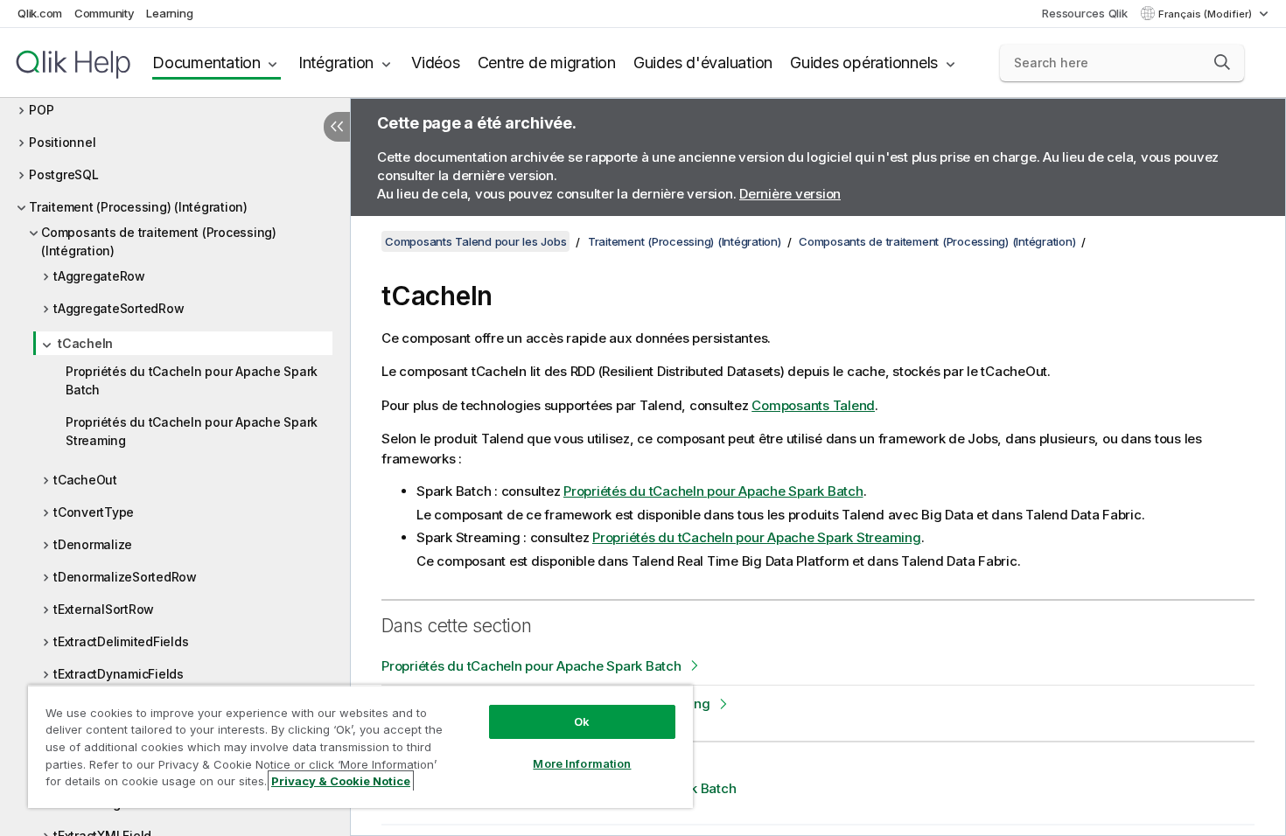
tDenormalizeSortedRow (125, 576)
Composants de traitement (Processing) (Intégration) (158, 241)
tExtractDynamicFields (118, 673)
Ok (582, 721)
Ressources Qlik (1084, 13)
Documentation (206, 62)
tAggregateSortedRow (118, 308)
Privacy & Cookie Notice (340, 781)
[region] (360, 746)
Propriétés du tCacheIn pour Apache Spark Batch (192, 380)
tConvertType (93, 512)
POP (41, 109)
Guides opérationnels (864, 62)
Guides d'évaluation (702, 62)
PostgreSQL (64, 174)
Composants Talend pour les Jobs (475, 241)
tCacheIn (85, 343)
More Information (582, 763)
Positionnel (62, 142)
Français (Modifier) (1206, 14)
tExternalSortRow (103, 609)
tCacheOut (85, 479)
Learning (169, 13)
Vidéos (435, 62)
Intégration (336, 62)
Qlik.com (39, 13)
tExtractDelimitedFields (120, 641)
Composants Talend (813, 405)
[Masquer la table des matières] (337, 127)
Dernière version (790, 193)
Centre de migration (547, 62)
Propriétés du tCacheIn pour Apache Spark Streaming (192, 431)
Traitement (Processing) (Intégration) (138, 206)
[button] (1222, 62)
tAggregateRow (99, 275)
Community (104, 13)
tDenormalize (92, 544)
